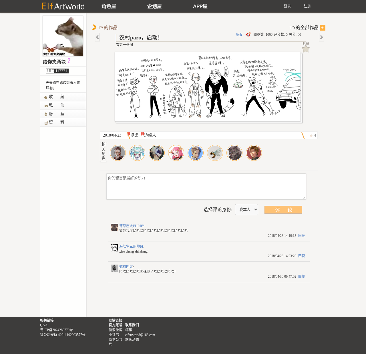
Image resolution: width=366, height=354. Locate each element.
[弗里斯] (234, 153)
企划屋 (154, 6)
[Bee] (215, 153)
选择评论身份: (218, 209)
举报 (239, 35)
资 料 (57, 122)
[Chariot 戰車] (137, 153)
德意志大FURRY (131, 226)
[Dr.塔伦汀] (196, 153)
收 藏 (57, 97)
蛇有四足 (126, 267)
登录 (287, 6)
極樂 (134, 135)
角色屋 (109, 6)
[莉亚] (176, 153)
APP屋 (200, 6)
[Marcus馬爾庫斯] (157, 153)
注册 (307, 6)
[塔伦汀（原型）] (254, 153)
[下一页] (321, 37)
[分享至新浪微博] (248, 34)
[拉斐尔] (118, 153)
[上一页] (98, 37)
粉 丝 (57, 114)
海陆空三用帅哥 (131, 247)
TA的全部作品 (307, 27)
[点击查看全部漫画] (209, 88)
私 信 (57, 105)
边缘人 (150, 135)
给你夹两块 (54, 61)
